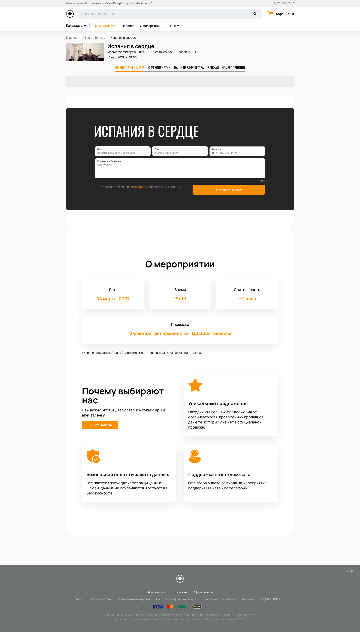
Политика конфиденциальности (177, 599)
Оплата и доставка (100, 599)
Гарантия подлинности (220, 599)
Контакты (248, 599)
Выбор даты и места (130, 67)
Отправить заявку (229, 190)
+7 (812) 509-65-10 (283, 3)
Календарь (74, 25)
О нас (78, 599)
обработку (140, 187)
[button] (213, 152)
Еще (173, 26)
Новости (128, 26)
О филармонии (150, 26)
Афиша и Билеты (104, 26)
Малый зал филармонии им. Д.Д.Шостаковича (139, 52)
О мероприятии (159, 67)
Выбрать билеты (100, 425)
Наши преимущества (189, 67)
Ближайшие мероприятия (226, 67)
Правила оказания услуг (134, 599)
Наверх (349, 571)
